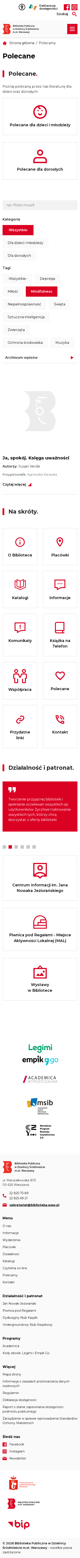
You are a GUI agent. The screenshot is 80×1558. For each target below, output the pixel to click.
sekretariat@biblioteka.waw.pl (34, 1205)
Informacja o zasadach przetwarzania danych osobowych (36, 1383)
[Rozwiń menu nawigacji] (72, 29)
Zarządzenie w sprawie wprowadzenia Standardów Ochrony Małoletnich (40, 1421)
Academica (11, 1346)
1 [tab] (4, 847)
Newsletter (17, 1458)
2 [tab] (10, 847)
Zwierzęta (16, 330)
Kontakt (9, 1282)
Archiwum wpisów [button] (21, 358)
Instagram (74, 7)
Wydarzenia (11, 1240)
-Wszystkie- (18, 230)
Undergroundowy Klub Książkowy (27, 1325)
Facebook (67, 7)
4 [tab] (22, 847)
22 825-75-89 (19, 1193)
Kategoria (11, 219)
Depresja (47, 279)
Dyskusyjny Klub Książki (20, 1318)
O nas (7, 1226)
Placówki (9, 1247)
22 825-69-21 (18, 1198)
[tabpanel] (40, 806)
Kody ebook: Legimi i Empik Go (26, 1353)
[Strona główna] (23, 29)
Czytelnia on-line (15, 1268)
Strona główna (21, 43)
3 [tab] (16, 847)
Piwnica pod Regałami (19, 1311)
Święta (59, 304)
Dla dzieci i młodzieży (25, 243)
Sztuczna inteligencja (26, 317)
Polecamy (10, 1275)
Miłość (13, 291)
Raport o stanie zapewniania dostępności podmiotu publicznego (33, 1409)
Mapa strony (12, 1374)
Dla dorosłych (19, 256)
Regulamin (11, 1393)
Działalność (11, 1254)
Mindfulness (41, 291)
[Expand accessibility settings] (23, 7)
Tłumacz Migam (33, 7)
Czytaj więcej (14, 484)
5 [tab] (28, 847)
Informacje (11, 1233)
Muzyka (62, 343)
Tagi (6, 268)
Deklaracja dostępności (48, 7)
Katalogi (9, 1261)
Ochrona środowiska (25, 343)
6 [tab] (34, 847)
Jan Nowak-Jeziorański (19, 1303)
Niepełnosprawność (24, 304)
